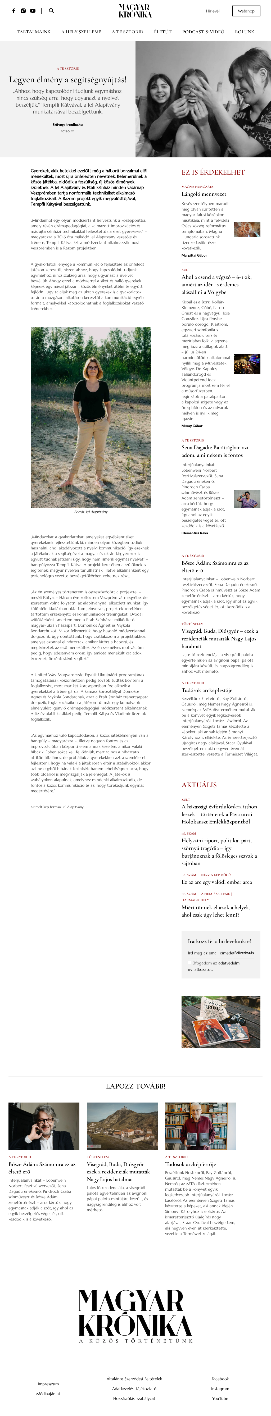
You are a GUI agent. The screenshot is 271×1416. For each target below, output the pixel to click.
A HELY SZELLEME (215, 894)
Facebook (220, 1378)
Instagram (220, 1388)
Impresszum (48, 1383)
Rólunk (244, 32)
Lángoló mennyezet (204, 193)
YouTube (220, 1398)
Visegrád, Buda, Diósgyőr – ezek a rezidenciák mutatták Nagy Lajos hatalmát (220, 638)
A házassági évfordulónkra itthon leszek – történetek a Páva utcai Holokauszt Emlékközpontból (219, 814)
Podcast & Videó (203, 32)
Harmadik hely (195, 900)
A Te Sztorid (127, 32)
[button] (51, 11)
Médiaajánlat (48, 1393)
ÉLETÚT (163, 32)
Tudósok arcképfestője (207, 690)
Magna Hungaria (197, 187)
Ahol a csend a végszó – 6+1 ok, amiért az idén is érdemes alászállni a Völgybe (217, 284)
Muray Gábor (192, 426)
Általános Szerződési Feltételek (134, 1378)
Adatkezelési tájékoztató (134, 1388)
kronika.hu (74, 124)
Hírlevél (213, 10)
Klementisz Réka (195, 533)
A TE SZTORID (68, 68)
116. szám (189, 833)
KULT (186, 270)
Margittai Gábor (194, 255)
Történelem (193, 624)
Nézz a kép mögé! (216, 875)
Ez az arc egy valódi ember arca (217, 881)
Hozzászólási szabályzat (134, 1398)
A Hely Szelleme (81, 32)
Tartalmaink (34, 32)
